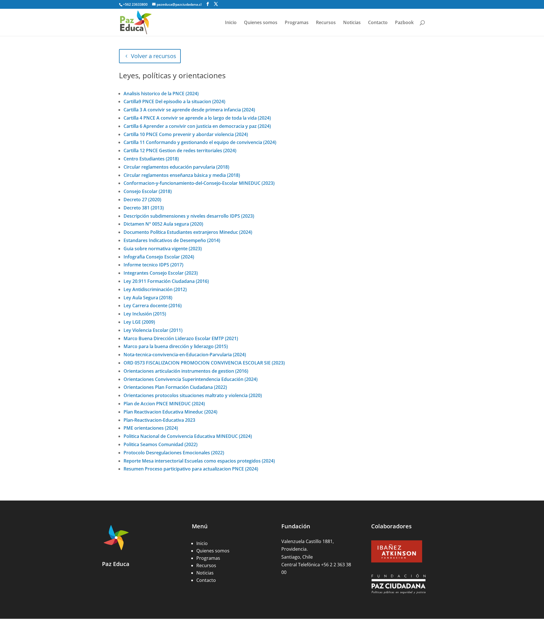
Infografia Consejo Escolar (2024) (159, 257)
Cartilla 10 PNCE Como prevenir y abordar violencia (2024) (186, 134)
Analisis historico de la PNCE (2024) (161, 93)
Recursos (326, 23)
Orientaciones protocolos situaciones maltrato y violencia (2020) (193, 395)
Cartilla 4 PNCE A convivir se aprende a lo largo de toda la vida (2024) (197, 118)
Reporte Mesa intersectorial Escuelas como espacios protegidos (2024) (199, 461)
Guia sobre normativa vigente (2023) (163, 248)
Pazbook (404, 23)
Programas (297, 23)
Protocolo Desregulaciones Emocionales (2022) (174, 453)
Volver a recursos (153, 56)
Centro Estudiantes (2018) (151, 159)
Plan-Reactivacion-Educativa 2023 (159, 420)
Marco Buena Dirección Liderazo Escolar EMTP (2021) (181, 338)
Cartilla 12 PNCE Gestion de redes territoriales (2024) (180, 150)
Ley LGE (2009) (139, 322)
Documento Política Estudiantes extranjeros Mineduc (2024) (188, 232)
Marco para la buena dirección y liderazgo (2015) (176, 346)
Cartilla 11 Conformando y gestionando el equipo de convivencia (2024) (200, 142)
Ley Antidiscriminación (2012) (155, 289)
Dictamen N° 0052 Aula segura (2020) (163, 224)
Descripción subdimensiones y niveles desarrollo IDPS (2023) (189, 216)
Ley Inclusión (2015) (145, 314)
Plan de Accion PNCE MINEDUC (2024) (164, 403)
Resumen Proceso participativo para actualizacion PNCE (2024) (191, 469)
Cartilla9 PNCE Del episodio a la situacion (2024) (174, 101)
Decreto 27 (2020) (142, 199)
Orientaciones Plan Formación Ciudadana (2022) (175, 387)
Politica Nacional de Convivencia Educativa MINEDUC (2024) (188, 436)
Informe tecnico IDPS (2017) (153, 265)
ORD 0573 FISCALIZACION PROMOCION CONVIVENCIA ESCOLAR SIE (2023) (204, 363)
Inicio (231, 23)
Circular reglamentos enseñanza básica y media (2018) (182, 175)
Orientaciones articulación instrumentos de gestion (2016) (186, 371)
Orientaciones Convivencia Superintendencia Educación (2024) (191, 379)
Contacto (378, 23)
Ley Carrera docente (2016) (153, 305)
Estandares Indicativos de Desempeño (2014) (172, 240)
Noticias (352, 23)
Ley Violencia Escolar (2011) (153, 330)
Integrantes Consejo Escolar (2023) (161, 273)
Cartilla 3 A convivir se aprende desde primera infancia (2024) (189, 110)
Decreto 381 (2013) (144, 208)
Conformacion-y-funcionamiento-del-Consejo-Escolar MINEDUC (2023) (199, 183)
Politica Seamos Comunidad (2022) (160, 444)
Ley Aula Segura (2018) (148, 297)
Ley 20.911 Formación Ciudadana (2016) (166, 281)
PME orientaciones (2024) (151, 428)
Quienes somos (260, 23)
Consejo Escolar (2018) (148, 191)
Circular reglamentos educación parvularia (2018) (176, 167)
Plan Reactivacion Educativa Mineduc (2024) (170, 412)
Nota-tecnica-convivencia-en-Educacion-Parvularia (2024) (185, 354)
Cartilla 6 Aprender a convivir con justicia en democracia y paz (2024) (197, 126)
